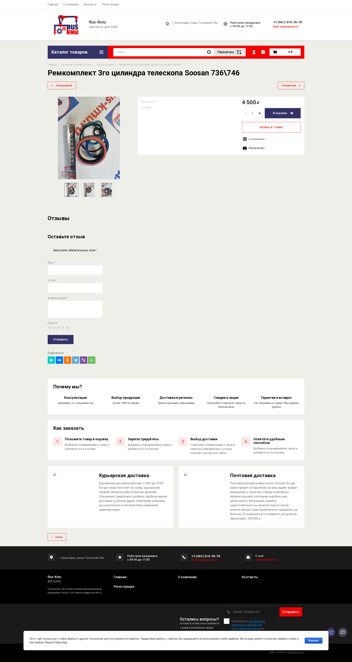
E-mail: (52, 280)
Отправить (60, 339)
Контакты (90, 4)
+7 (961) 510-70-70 (287, 22)
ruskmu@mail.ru (266, 559)
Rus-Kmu (97, 22)
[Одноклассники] (67, 360)
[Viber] (83, 360)
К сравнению (257, 139)
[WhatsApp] (91, 360)
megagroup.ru (295, 652)
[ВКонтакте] (59, 360)
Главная (53, 4)
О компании (71, 4)
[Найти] (209, 52)
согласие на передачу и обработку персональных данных (248, 624)
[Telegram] (75, 360)
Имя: (52, 262)
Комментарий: (58, 298)
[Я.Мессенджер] (51, 360)
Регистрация (110, 4)
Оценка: (53, 323)
